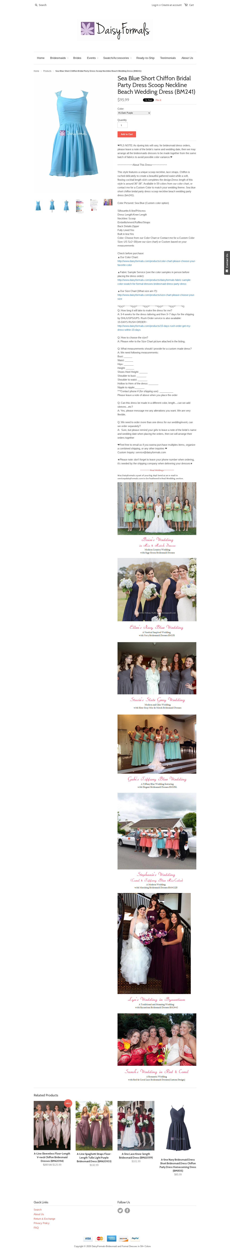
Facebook (127, 1210)
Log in (155, 5)
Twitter (120, 1210)
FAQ (36, 1227)
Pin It (158, 100)
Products (47, 71)
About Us (39, 1214)
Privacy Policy (42, 1223)
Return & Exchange (44, 1218)
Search (38, 1209)
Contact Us (227, 261)
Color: (121, 108)
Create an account (171, 5)
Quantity (122, 120)
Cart (191, 5)
